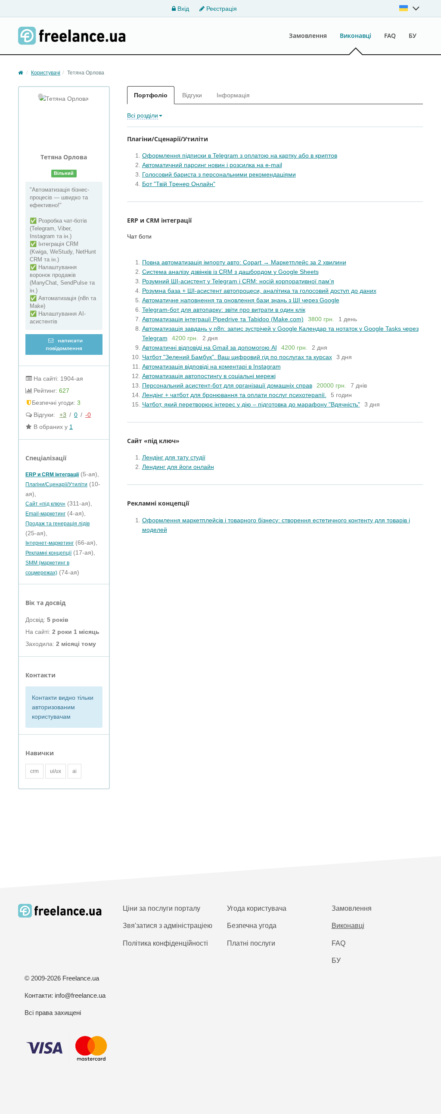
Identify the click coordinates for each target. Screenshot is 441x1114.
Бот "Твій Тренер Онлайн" (178, 183)
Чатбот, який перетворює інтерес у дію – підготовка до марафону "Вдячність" (251, 404)
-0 (88, 414)
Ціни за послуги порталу (161, 908)
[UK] (409, 8)
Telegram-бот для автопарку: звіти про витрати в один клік (223, 309)
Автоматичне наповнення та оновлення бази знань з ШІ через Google (240, 300)
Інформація (233, 95)
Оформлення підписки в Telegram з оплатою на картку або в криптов (239, 155)
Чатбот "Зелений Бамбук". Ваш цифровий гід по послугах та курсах (237, 357)
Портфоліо (151, 95)
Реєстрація (221, 8)
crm (34, 771)
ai (74, 771)
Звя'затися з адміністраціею (167, 925)
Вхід (182, 8)
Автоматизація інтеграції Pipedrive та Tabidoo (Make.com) (223, 319)
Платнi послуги (251, 943)
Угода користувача (256, 908)
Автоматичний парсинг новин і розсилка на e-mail (212, 164)
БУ (412, 35)
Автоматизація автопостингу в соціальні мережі (209, 375)
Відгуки (192, 95)
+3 (62, 414)
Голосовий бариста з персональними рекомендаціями (219, 174)
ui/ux (55, 771)
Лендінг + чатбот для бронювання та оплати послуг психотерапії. (234, 394)
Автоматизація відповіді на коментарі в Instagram (211, 366)
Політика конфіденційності (165, 943)
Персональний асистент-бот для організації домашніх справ (227, 385)
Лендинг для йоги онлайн (178, 466)
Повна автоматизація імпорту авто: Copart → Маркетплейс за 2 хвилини (244, 262)
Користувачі (45, 73)
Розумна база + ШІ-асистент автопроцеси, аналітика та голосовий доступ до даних (259, 290)
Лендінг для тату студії (173, 457)
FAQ (390, 35)
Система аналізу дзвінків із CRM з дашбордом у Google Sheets (230, 271)
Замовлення (308, 35)
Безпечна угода (251, 925)
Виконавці (355, 35)
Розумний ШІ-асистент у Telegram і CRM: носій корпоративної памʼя (238, 281)
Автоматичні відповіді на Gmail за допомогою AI (209, 347)
